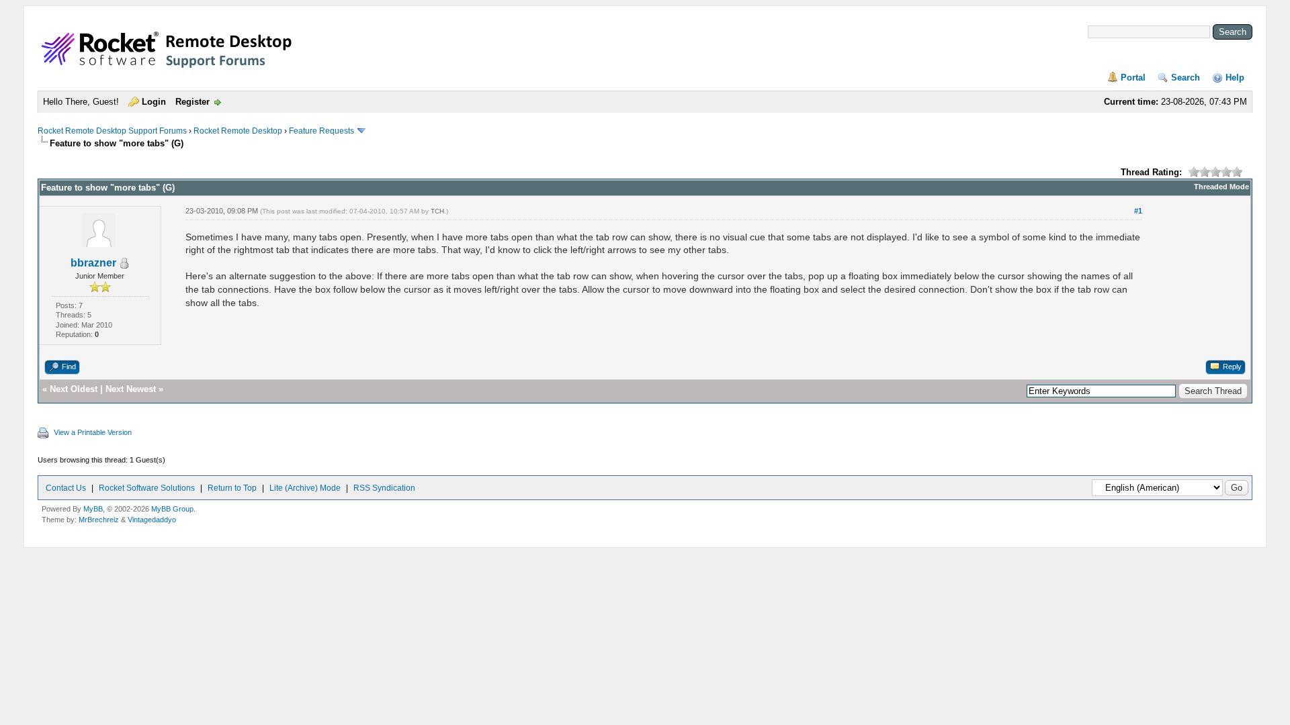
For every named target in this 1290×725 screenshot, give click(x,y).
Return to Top (232, 488)
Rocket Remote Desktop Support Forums (112, 131)
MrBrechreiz (99, 520)
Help (1235, 77)
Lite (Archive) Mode (305, 488)
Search (1185, 77)
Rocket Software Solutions (147, 488)
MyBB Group (172, 509)
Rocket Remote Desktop (238, 131)
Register (192, 102)
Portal (1133, 77)
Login (154, 102)
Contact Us (66, 488)
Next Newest (130, 389)
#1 (1138, 211)
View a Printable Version (93, 432)
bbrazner (93, 263)
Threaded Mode (1221, 187)
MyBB (93, 509)
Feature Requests (321, 131)
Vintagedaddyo (152, 520)
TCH (437, 211)
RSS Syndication (384, 488)
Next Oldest (73, 389)
